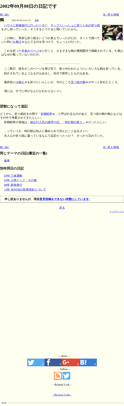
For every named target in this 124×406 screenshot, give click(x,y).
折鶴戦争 (46, 113)
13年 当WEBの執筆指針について (25, 189)
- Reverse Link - (62, 394)
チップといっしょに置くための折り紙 (75, 25)
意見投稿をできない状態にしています (64, 199)
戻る (62, 207)
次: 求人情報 (111, 14)
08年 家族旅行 (13, 185)
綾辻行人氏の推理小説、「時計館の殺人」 (57, 122)
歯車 (37, 20)
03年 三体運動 (13, 175)
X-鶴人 (17, 41)
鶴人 (21, 82)
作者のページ (30, 50)
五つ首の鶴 (78, 82)
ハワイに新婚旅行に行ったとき (24, 25)
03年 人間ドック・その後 (20, 180)
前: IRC (4, 14)
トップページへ (116, 211)
